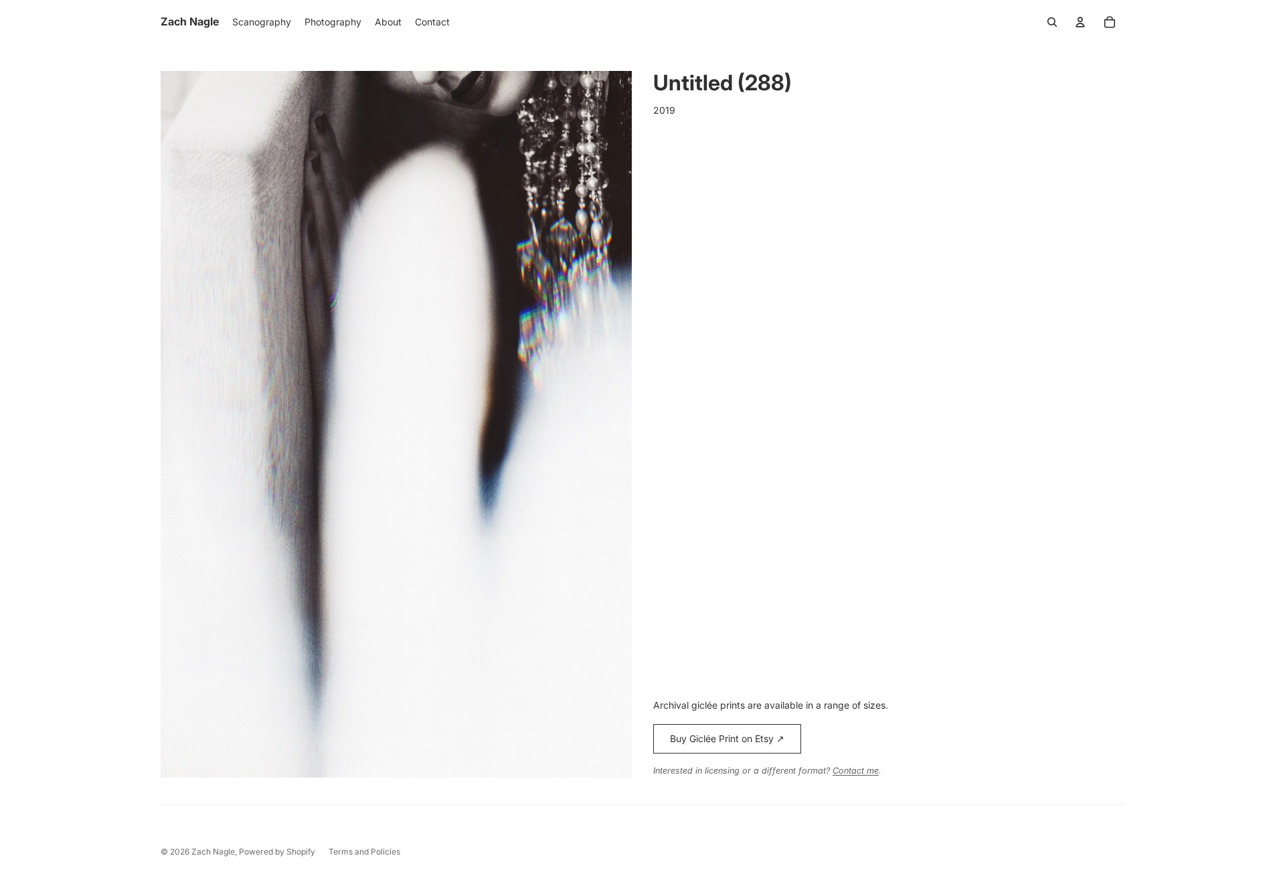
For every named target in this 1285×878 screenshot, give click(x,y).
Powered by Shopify (277, 852)
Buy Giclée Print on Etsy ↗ (727, 738)
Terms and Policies (364, 852)
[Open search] (1052, 22)
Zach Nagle (213, 852)
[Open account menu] (1080, 22)
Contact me (856, 771)
